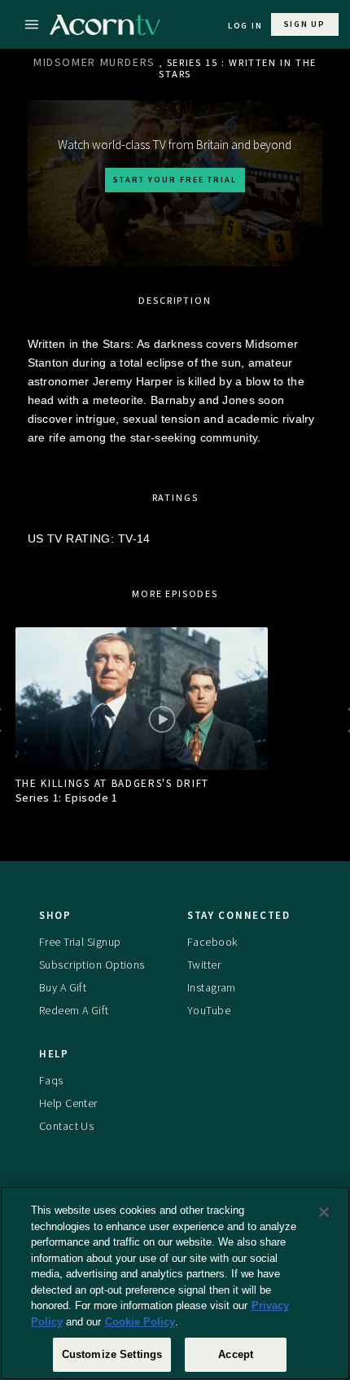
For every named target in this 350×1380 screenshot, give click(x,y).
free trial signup (79, 941)
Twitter (204, 964)
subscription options (92, 964)
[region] (175, 1283)
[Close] (324, 1212)
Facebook (212, 941)
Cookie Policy (140, 1322)
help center (68, 1103)
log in (245, 25)
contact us (66, 1126)
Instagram (211, 987)
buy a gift (62, 987)
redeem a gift (74, 1010)
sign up (305, 24)
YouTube (208, 1010)
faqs (51, 1080)
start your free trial (175, 179)
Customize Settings (112, 1354)
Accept (235, 1354)
